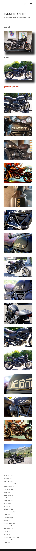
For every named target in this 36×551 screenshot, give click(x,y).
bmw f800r (7, 534)
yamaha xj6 (7, 531)
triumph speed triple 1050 (11, 537)
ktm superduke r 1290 (10, 484)
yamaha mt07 (8, 526)
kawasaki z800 (8, 478)
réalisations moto (24, 17)
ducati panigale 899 (9, 512)
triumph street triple (9, 523)
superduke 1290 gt (9, 517)
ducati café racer (9, 481)
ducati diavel (7, 503)
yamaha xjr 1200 (9, 509)
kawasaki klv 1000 (9, 487)
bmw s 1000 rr (8, 506)
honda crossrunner (9, 498)
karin (7, 17)
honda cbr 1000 (8, 501)
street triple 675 (8, 529)
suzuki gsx (7, 515)
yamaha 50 (7, 520)
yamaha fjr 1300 (8, 489)
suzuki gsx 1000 (8, 495)
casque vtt (7, 492)
